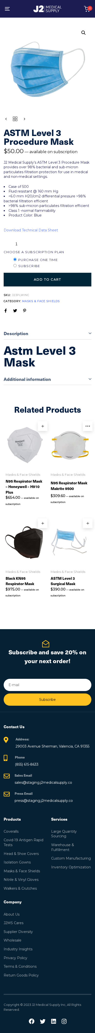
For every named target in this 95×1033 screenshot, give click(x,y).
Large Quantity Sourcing (64, 834)
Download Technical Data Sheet (31, 230)
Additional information (27, 379)
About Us (11, 914)
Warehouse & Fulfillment (62, 847)
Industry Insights (18, 949)
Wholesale (12, 940)
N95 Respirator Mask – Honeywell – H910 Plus (24, 486)
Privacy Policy (15, 958)
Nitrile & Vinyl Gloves (21, 879)
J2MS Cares (13, 923)
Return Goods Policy (21, 975)
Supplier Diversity (18, 932)
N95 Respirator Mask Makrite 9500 (69, 485)
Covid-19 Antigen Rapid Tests (23, 842)
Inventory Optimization (71, 867)
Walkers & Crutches (20, 888)
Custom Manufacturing (71, 858)
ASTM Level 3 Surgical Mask (63, 581)
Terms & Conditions (20, 966)
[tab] (47, 334)
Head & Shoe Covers (21, 853)
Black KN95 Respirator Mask (20, 581)
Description (16, 333)
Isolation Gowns (17, 862)
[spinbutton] (16, 244)
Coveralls (11, 831)
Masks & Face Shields (41, 301)
